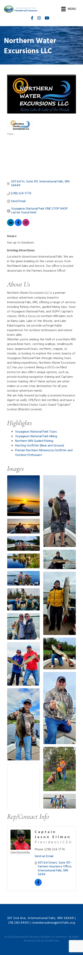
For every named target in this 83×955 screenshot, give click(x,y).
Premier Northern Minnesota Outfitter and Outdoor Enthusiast (44, 453)
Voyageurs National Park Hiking (36, 436)
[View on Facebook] (18, 225)
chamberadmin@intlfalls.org (53, 922)
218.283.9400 (18, 922)
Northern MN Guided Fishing (34, 441)
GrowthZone (52, 941)
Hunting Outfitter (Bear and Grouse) (39, 445)
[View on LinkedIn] (10, 225)
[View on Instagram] (25, 225)
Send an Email (44, 856)
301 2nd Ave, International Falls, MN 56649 (40, 918)
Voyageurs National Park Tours (36, 431)
